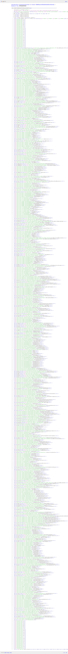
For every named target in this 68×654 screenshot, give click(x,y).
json (66, 652)
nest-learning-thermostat (24, 4)
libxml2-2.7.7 (13, 5)
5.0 (30, 4)
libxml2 (33, 4)
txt (64, 652)
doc (18, 5)
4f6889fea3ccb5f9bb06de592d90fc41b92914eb (45, 4)
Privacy (8, 652)
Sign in (66, 1)
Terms (11, 652)
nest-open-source (14, 4)
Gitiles (5, 652)
